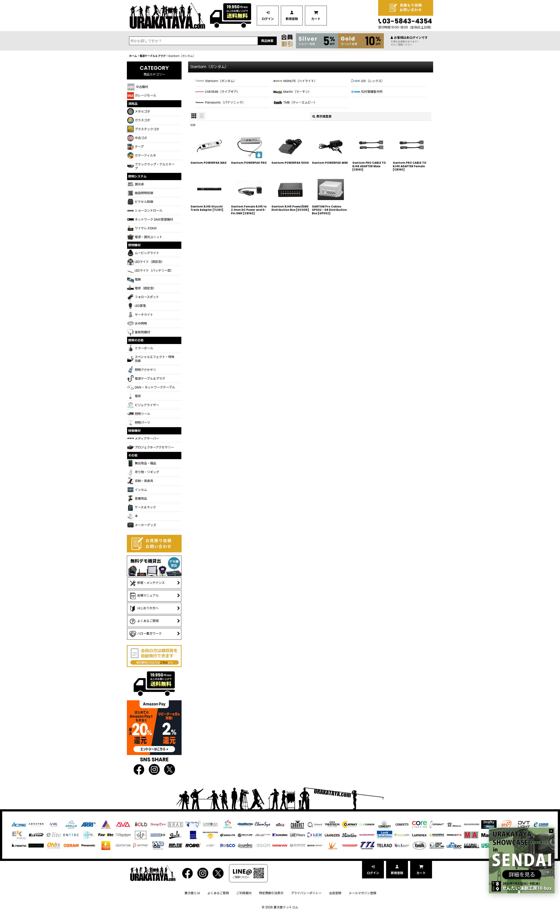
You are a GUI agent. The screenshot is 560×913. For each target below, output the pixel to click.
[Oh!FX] (53, 845)
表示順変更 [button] (324, 116)
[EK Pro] (18, 835)
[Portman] (140, 845)
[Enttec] (71, 835)
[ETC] (88, 835)
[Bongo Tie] (158, 824)
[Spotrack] (332, 845)
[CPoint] (436, 824)
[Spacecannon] (314, 845)
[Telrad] (384, 845)
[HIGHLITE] (227, 835)
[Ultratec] (454, 845)
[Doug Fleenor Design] (471, 824)
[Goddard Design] (158, 835)
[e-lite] (53, 835)
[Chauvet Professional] (297, 824)
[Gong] (175, 835)
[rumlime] (245, 845)
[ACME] (18, 824)
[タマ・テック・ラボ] (367, 845)
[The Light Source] (402, 845)
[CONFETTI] (402, 824)
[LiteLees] (332, 835)
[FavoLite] (106, 835)
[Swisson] (349, 845)
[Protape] (158, 845)
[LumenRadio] (402, 835)
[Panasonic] (88, 845)
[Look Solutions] (384, 835)
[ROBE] (193, 845)
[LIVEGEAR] (367, 835)
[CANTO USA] (210, 824)
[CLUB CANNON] (367, 824)
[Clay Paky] (349, 824)
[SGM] (262, 845)
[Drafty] (489, 824)
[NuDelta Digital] (36, 845)
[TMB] (419, 845)
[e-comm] (541, 824)
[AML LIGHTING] (53, 824)
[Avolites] (123, 824)
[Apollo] (71, 824)
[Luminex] (419, 835)
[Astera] (106, 824)
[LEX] (314, 835)
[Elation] (36, 835)
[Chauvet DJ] (280, 824)
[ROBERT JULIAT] (210, 845)
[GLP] (140, 835)
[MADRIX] (436, 835)
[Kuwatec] (280, 835)
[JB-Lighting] (262, 835)
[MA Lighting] (471, 835)
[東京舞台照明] (436, 845)
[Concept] (384, 824)
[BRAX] (175, 824)
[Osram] (71, 845)
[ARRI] (88, 824)
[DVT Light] (524, 824)
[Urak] (471, 845)
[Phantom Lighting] (106, 845)
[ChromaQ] (314, 824)
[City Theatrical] (332, 824)
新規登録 (292, 19)
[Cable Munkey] (193, 824)
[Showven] (280, 845)
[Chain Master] (245, 824)
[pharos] (123, 845)
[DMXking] (454, 824)
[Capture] (227, 824)
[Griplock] (193, 835)
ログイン (268, 19)
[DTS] (506, 824)
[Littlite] (349, 835)
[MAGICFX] (454, 835)
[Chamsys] (262, 824)
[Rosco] (227, 845)
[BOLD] (140, 824)
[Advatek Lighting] (36, 824)
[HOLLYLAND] (245, 835)
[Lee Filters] (297, 835)
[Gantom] (123, 835)
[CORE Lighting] (419, 824)
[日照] (18, 845)
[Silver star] (297, 845)
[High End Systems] (210, 835)
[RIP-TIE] (175, 845)
